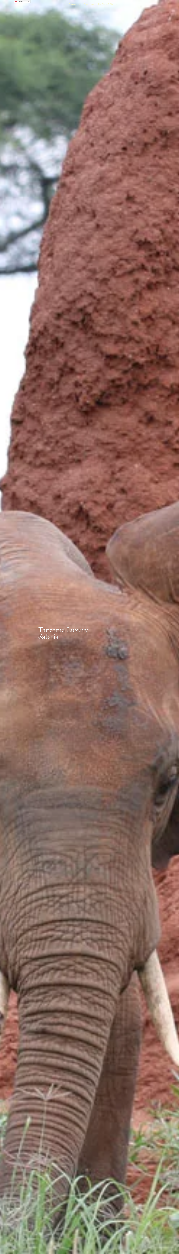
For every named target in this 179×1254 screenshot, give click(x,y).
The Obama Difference (107, 4)
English (20, 1)
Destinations (89, 4)
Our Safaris (73, 4)
